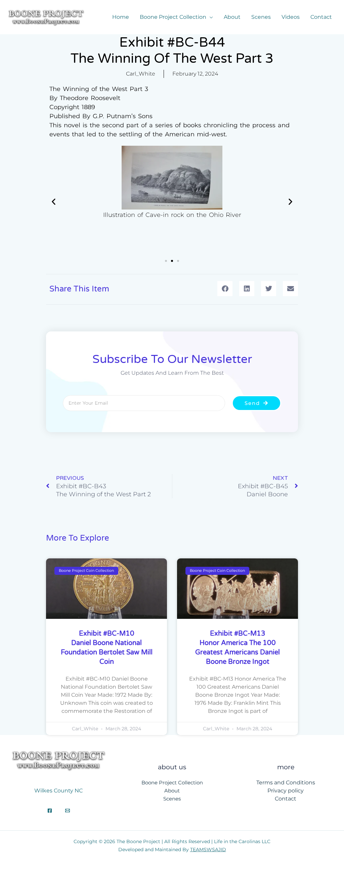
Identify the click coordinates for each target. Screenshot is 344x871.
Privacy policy (285, 790)
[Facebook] (49, 810)
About (232, 17)
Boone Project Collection (173, 17)
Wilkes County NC (58, 790)
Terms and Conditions (285, 782)
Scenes (261, 17)
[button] (53, 201)
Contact (321, 17)
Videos (291, 17)
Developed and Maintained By (172, 849)
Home (120, 17)
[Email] (67, 810)
